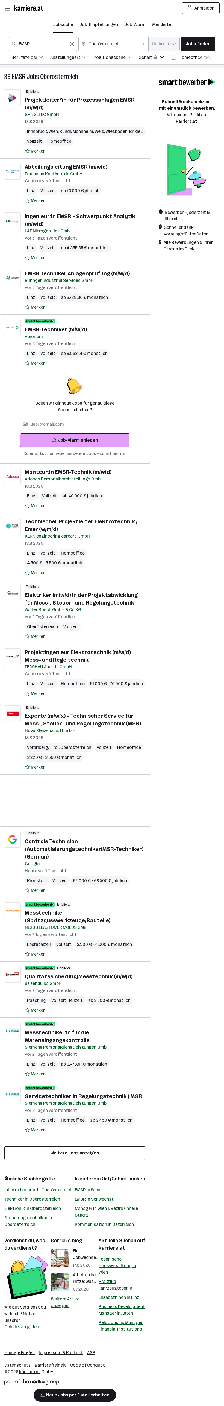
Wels (100, 131)
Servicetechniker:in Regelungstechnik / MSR (83, 1096)
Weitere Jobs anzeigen (75, 1153)
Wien (54, 131)
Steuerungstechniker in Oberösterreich (28, 1221)
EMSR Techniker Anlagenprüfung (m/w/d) (77, 273)
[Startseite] (30, 8)
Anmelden (204, 8)
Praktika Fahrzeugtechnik (115, 1285)
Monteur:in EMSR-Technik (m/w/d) (68, 472)
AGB (91, 1352)
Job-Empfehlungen (98, 24)
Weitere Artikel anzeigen (66, 1302)
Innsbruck (38, 131)
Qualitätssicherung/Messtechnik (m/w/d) (78, 976)
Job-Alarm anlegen (78, 440)
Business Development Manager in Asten (122, 1310)
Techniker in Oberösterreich (32, 1199)
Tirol (55, 747)
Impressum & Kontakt (61, 1352)
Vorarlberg (38, 747)
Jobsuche (63, 24)
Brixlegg (138, 131)
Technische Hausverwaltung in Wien (117, 1265)
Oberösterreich (59, 76)
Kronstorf (37, 880)
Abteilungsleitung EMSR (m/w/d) (66, 167)
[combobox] (43, 44)
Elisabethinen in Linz (119, 1297)
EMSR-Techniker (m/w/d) (56, 329)
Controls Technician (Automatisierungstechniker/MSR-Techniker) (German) (84, 849)
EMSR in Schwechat (94, 1199)
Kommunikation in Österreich (104, 1224)
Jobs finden (198, 43)
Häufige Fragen (19, 1352)
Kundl (66, 131)
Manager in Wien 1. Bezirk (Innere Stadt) (106, 1212)
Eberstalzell (39, 944)
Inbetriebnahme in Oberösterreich (38, 1189)
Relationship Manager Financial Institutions (121, 1326)
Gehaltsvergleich (21, 1326)
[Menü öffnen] (7, 8)
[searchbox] (74, 424)
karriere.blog (66, 1241)
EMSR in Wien (87, 1189)
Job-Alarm (135, 24)
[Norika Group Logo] (31, 1383)
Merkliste (161, 24)
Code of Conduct (87, 1365)
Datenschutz (17, 1365)
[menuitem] (30, 58)
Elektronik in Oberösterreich (32, 1208)
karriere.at (112, 1248)
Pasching (36, 1000)
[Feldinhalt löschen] (72, 44)
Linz (31, 190)
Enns (32, 495)
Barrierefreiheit (50, 1365)
